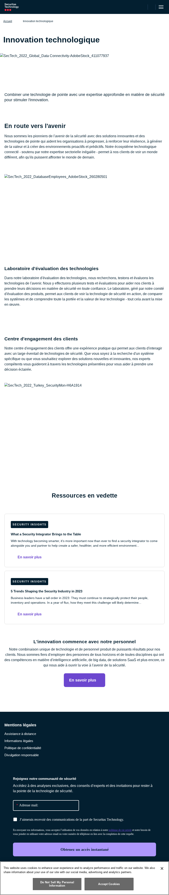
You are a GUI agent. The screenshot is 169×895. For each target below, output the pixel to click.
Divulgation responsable (21, 755)
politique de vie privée (120, 830)
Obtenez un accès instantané (85, 849)
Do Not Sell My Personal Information (57, 884)
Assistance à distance (20, 734)
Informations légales (18, 741)
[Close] (162, 868)
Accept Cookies (109, 884)
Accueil (7, 21)
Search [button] (152, 7)
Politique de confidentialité (22, 748)
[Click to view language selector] (144, 7)
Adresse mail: (27, 805)
